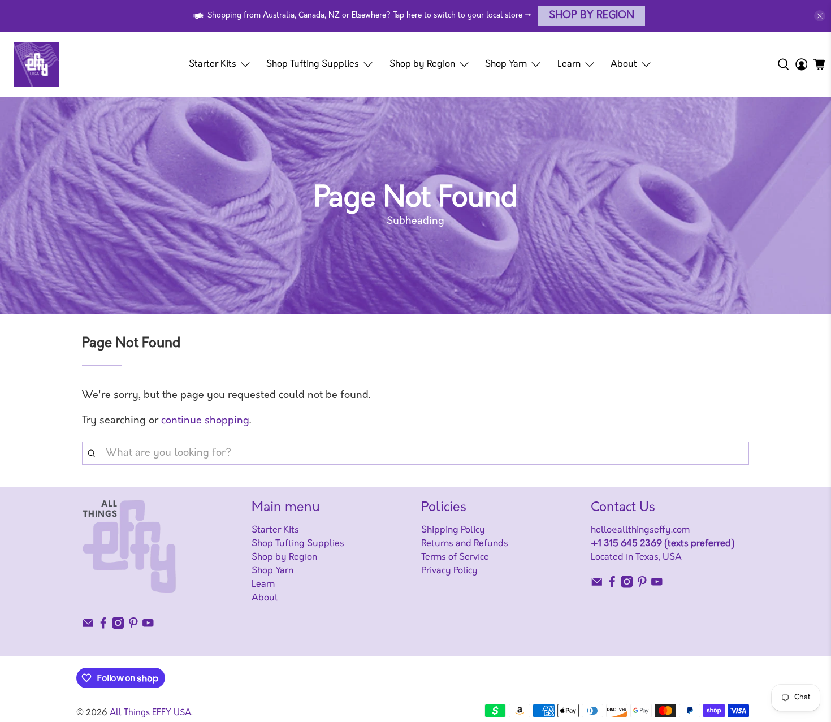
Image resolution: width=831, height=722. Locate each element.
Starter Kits (212, 64)
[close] (819, 15)
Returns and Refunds (464, 543)
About (624, 64)
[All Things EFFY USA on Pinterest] (133, 627)
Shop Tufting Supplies (312, 64)
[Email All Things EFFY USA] (88, 627)
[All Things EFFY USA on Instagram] (118, 627)
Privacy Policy (449, 571)
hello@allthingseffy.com (640, 530)
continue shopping (205, 421)
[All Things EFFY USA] (36, 64)
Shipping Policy (453, 530)
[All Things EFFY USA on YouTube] (148, 627)
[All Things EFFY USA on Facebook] (103, 627)
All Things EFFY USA (150, 713)
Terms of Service (455, 557)
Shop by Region (591, 16)
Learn (569, 64)
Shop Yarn (506, 64)
